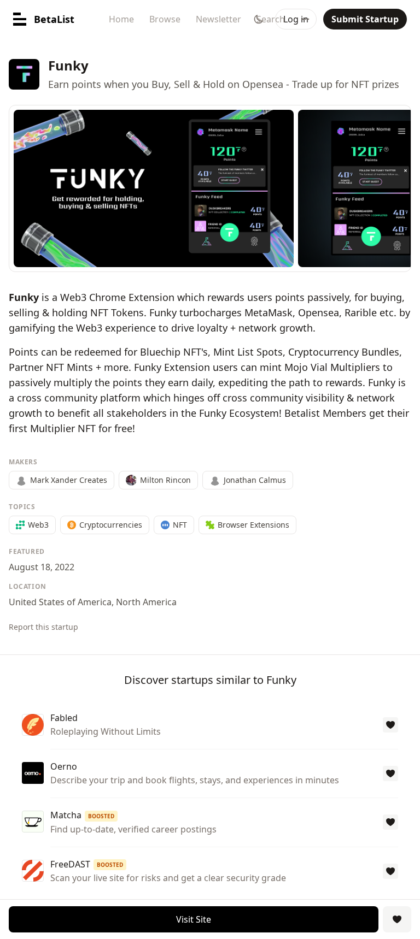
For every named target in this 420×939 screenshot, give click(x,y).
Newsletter (218, 19)
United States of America (60, 602)
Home (121, 19)
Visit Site (193, 919)
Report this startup (43, 627)
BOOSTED (101, 816)
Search (270, 19)
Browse (164, 19)
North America (146, 602)
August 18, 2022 (41, 567)
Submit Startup (365, 19)
